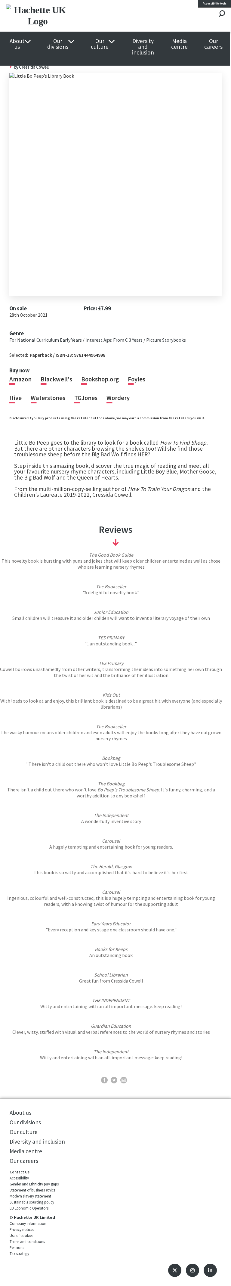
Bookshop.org (100, 379)
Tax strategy (19, 1253)
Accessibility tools (214, 3)
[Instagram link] (192, 1270)
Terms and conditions (27, 1241)
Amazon (20, 379)
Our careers (213, 44)
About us (17, 44)
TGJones (85, 398)
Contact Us (19, 1172)
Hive (15, 398)
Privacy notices (22, 1229)
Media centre (179, 44)
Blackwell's (56, 379)
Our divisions (57, 44)
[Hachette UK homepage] (51, 16)
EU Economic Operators (29, 1208)
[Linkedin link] (210, 1270)
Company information (28, 1223)
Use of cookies (21, 1235)
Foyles (136, 379)
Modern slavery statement (30, 1196)
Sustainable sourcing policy (32, 1202)
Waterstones (48, 398)
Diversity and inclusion (143, 47)
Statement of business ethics (32, 1190)
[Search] (221, 14)
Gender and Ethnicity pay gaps (34, 1184)
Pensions (17, 1247)
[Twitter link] (174, 1270)
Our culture (100, 44)
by (16, 67)
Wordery (118, 398)
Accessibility (19, 1178)
